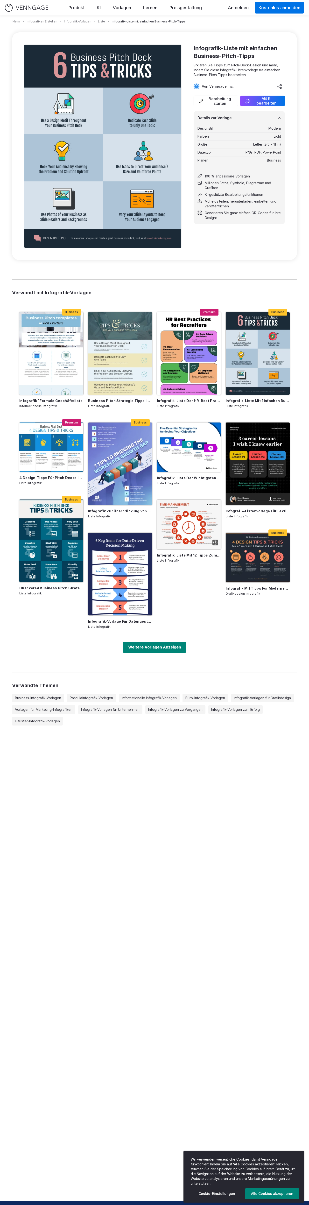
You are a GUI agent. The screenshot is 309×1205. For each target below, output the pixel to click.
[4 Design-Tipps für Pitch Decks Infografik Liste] (51, 447)
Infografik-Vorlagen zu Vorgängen (175, 709)
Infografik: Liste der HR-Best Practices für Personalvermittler (189, 401)
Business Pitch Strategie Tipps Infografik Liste (120, 401)
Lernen (150, 7)
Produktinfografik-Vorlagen (91, 698)
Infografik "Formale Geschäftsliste (51, 401)
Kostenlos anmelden (279, 7)
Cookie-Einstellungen (216, 1193)
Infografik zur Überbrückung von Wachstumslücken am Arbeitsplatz (120, 511)
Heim (16, 21)
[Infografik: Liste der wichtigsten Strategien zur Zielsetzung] (189, 447)
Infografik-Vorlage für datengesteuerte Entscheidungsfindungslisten (120, 621)
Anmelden (238, 7)
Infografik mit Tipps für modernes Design (258, 588)
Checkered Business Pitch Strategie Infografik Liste (51, 588)
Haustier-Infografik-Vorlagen (37, 721)
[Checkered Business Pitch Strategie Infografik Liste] (51, 541)
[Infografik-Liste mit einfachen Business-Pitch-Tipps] (258, 353)
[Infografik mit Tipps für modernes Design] (258, 557)
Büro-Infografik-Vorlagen (205, 698)
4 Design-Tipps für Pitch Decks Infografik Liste (51, 478)
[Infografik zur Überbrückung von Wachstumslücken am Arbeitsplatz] (120, 464)
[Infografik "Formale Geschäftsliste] (51, 353)
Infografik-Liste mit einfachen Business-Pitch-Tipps (258, 401)
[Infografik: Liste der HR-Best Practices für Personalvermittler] (189, 353)
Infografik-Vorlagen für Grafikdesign (262, 698)
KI (99, 7)
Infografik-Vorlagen (77, 21)
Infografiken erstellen (42, 21)
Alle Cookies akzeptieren (272, 1193)
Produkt (77, 7)
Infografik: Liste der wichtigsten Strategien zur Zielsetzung (189, 478)
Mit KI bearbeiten (266, 101)
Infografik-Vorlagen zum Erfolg (235, 709)
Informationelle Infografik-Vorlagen (149, 698)
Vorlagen (122, 7)
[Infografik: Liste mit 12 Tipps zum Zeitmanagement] (189, 524)
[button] (216, 101)
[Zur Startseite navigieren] (26, 8)
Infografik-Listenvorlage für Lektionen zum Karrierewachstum (258, 511)
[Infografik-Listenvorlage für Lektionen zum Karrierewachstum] (258, 464)
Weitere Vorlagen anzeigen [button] (154, 647)
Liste (101, 21)
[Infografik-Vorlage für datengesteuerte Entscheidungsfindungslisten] (120, 574)
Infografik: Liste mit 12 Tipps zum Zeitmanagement (189, 555)
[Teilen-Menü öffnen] (279, 86)
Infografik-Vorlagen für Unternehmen (110, 709)
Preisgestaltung (185, 7)
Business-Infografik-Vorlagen (38, 698)
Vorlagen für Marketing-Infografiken (43, 709)
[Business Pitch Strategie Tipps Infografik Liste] (120, 353)
